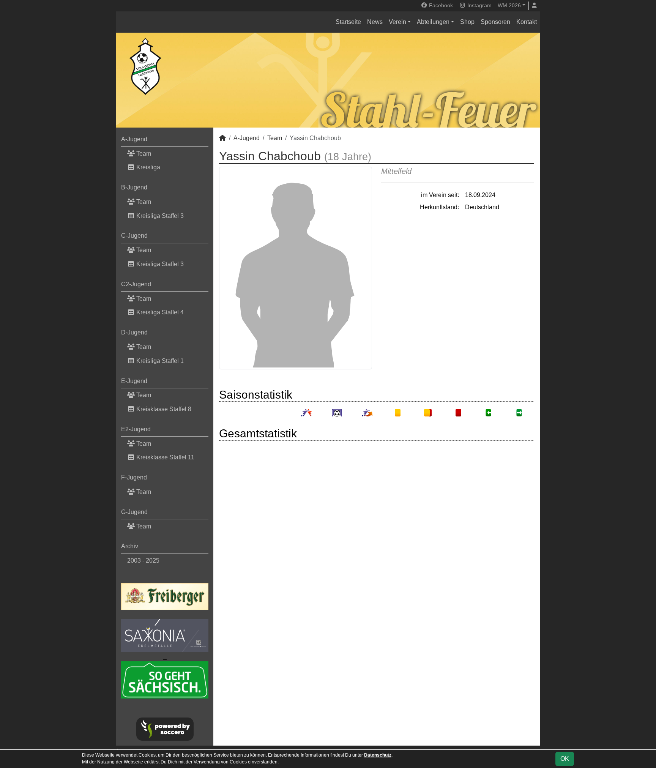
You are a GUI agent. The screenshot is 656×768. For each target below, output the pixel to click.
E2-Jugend (136, 429)
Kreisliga (147, 167)
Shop (467, 22)
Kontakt (526, 22)
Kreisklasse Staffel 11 (164, 457)
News (375, 22)
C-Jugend (134, 235)
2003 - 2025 (143, 560)
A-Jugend (134, 139)
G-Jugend (134, 512)
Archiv (129, 546)
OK (564, 758)
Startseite (348, 22)
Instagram (479, 5)
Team (143, 153)
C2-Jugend (136, 284)
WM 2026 (509, 5)
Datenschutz (377, 755)
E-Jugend (134, 381)
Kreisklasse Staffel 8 (163, 409)
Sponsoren (495, 22)
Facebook (440, 5)
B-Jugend (134, 187)
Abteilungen (433, 22)
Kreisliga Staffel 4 (159, 312)
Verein (397, 22)
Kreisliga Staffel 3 (159, 216)
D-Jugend (134, 332)
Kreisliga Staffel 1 (159, 361)
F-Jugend (134, 477)
